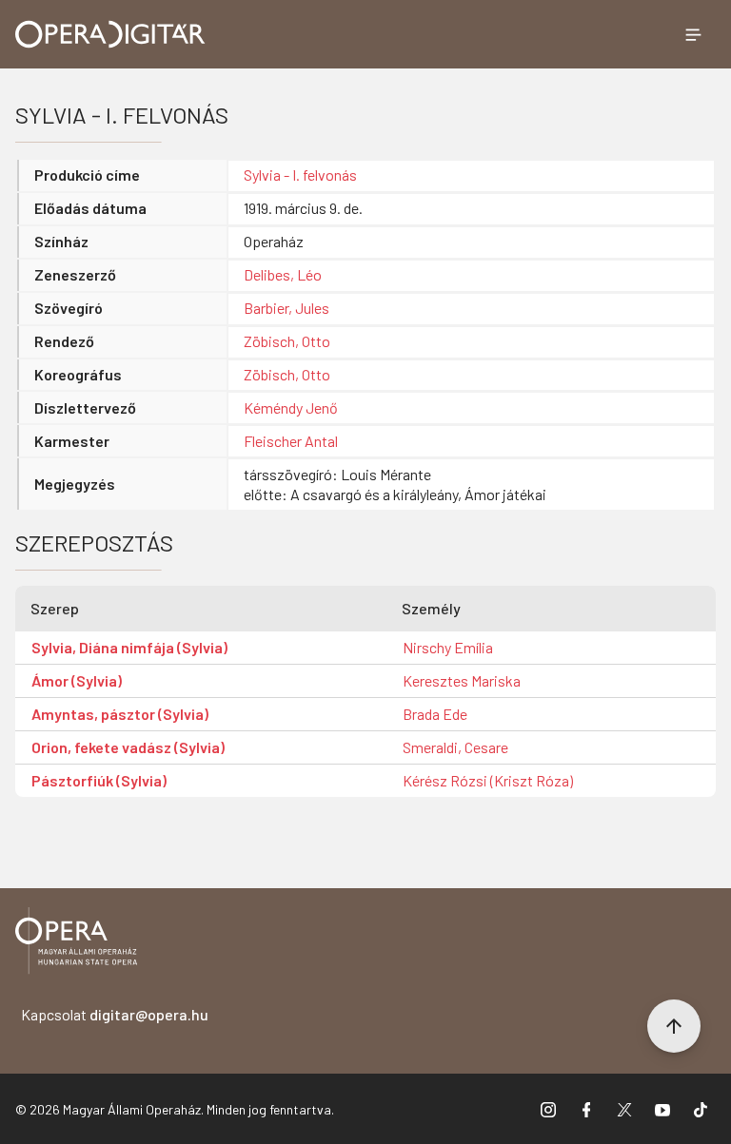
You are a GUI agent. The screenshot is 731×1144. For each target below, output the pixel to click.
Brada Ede (435, 714)
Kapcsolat (114, 1014)
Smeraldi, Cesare (455, 747)
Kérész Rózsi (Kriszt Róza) (488, 780)
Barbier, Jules (286, 308)
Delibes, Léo (283, 274)
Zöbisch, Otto (287, 341)
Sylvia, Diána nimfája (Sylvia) (129, 647)
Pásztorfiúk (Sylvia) (99, 780)
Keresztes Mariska (462, 680)
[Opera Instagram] (548, 1109)
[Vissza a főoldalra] (76, 943)
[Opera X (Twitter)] (624, 1109)
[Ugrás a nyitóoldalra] (110, 34)
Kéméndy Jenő (291, 407)
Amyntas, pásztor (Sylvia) (119, 714)
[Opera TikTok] (700, 1109)
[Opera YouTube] (662, 1109)
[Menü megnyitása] (693, 34)
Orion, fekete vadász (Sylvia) (128, 747)
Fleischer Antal (291, 441)
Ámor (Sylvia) (76, 680)
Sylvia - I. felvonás (300, 174)
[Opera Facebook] (586, 1109)
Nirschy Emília (448, 647)
